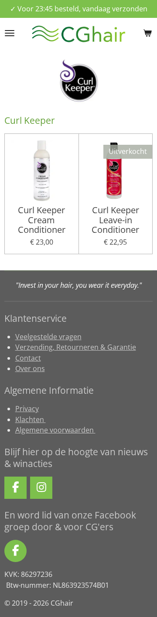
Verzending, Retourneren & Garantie (75, 347)
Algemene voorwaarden (55, 430)
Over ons (30, 368)
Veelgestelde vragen (48, 336)
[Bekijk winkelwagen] (147, 33)
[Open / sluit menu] (9, 33)
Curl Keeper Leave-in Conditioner (115, 220)
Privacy (27, 408)
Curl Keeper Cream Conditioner (41, 220)
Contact (28, 358)
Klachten (30, 419)
